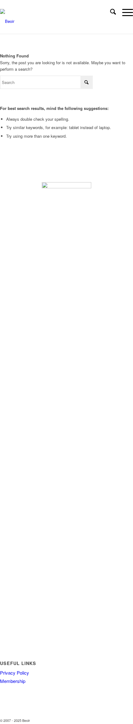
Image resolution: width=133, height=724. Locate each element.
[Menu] (124, 12)
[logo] (51, 21)
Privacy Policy (14, 672)
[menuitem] (110, 12)
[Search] (110, 12)
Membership (12, 681)
